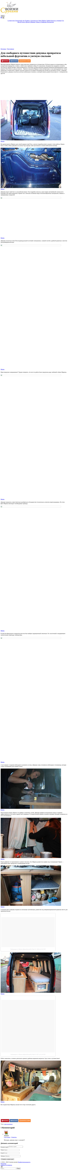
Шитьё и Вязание (30, 22)
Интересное (50, 22)
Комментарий (4, 1147)
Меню (2, 15)
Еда (63, 20)
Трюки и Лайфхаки (41, 22)
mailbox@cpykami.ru (6, 1165)
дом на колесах (8, 1124)
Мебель (44, 20)
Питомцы (3, 49)
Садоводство (11, 20)
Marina (2, 141)
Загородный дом (20, 20)
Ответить (14, 1137)
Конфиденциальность (24, 1162)
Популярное (10, 49)
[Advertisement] (34, 35)
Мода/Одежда (21, 22)
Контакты (3, 1163)
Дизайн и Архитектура (31, 20)
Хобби (48, 20)
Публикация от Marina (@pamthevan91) (21, 949)
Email (2, 1153)
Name (2, 1150)
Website (3, 1156)
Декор (40, 20)
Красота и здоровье (56, 20)
